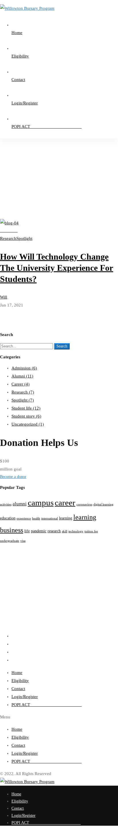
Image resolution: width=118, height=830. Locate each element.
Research (22, 392)
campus (41, 502)
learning (65, 518)
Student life (25, 408)
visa (22, 540)
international (49, 518)
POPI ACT (46, 704)
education (7, 518)
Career (20, 384)
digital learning (103, 504)
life (27, 531)
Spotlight (22, 400)
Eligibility (20, 680)
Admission (24, 368)
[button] (59, 477)
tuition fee (91, 531)
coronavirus (84, 504)
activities (5, 504)
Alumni (22, 376)
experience (24, 518)
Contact (18, 688)
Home (16, 155)
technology (75, 531)
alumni (20, 504)
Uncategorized (27, 424)
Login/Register (24, 696)
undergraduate (9, 540)
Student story (26, 416)
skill (64, 531)
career (65, 502)
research (54, 531)
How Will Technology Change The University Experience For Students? (56, 268)
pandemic (38, 531)
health (36, 518)
